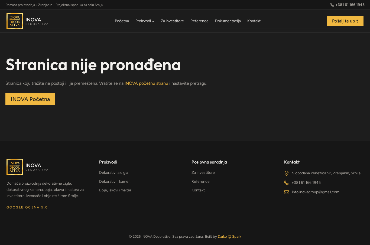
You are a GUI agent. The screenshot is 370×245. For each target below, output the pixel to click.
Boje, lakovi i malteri (115, 190)
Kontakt (198, 190)
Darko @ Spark (229, 236)
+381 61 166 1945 (306, 182)
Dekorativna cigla (113, 172)
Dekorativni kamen (115, 181)
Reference (201, 181)
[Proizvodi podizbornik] (153, 21)
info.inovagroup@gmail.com (315, 192)
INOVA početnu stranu (146, 83)
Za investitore (203, 172)
